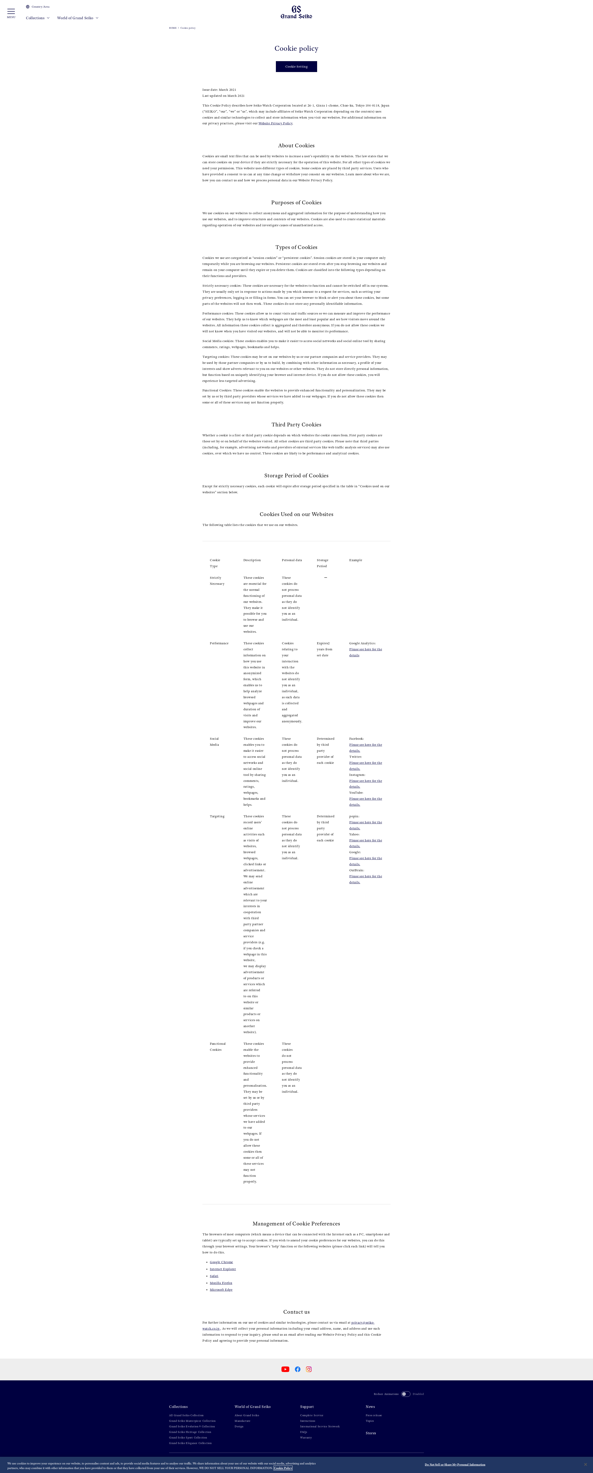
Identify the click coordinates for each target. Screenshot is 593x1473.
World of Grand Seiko (75, 18)
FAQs (303, 1432)
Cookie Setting (296, 67)
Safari (214, 1276)
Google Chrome (221, 1262)
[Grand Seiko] (296, 11)
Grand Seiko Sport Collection (188, 1437)
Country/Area (41, 6)
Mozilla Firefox (221, 1283)
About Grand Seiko (247, 1415)
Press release (374, 1415)
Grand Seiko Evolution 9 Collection (192, 1426)
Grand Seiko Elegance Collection (190, 1443)
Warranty (306, 1437)
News (370, 1406)
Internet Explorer (223, 1269)
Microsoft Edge (221, 1290)
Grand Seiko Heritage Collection (190, 1432)
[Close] (585, 1464)
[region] (296, 1465)
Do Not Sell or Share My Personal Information (455, 1465)
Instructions (307, 1421)
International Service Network (320, 1426)
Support (307, 1406)
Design (239, 1426)
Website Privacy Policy (275, 123)
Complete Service (312, 1415)
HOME (173, 27)
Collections (35, 18)
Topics (370, 1421)
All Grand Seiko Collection (186, 1415)
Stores (371, 1433)
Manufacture (243, 1421)
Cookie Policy (283, 1468)
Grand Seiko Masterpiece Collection (192, 1421)
